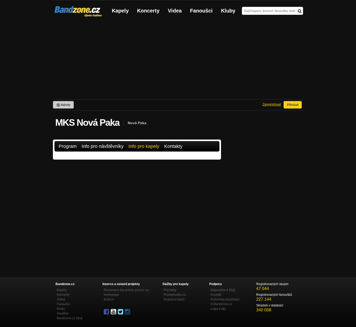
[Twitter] (121, 312)
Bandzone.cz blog (69, 318)
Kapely (120, 11)
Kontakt (216, 295)
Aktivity (65, 105)
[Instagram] (128, 312)
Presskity (170, 290)
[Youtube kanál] (114, 312)
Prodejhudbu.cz (175, 295)
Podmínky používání (225, 299)
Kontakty (173, 146)
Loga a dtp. (218, 309)
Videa (175, 11)
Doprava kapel (174, 299)
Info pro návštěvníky (103, 146)
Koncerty (148, 11)
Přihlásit (292, 105)
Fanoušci (201, 11)
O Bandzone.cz (221, 304)
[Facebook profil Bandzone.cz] (107, 312)
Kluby (228, 11)
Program (68, 146)
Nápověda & (223, 290)
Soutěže (63, 313)
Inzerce (109, 299)
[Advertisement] (178, 60)
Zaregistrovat (271, 104)
